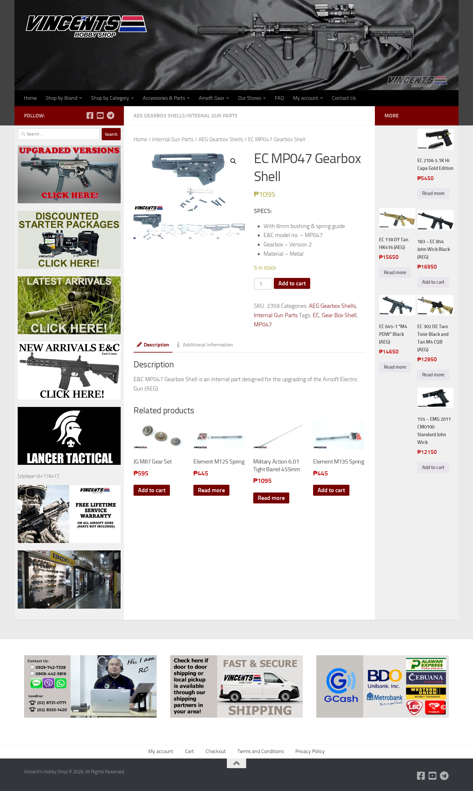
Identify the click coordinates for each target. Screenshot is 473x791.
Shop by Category (110, 98)
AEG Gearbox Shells (159, 116)
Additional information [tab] (208, 345)
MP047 (263, 324)
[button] (233, 161)
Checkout (216, 751)
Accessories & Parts (164, 98)
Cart (189, 751)
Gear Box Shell (339, 315)
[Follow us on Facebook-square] (90, 115)
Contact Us (344, 98)
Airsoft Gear (211, 98)
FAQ (279, 98)
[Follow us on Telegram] (110, 115)
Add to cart (292, 283)
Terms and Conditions (260, 751)
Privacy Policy (310, 751)
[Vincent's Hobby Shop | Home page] (88, 26)
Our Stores (249, 98)
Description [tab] (156, 345)
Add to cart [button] (151, 490)
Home (30, 98)
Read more (211, 490)
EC (316, 315)
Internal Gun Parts (212, 116)
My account (305, 98)
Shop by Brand (61, 98)
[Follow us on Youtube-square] (100, 115)
